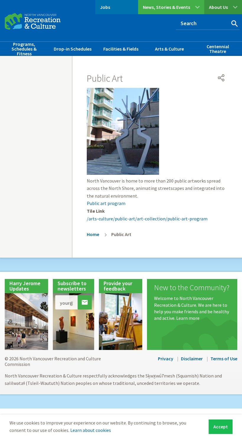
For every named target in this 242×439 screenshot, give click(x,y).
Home (93, 234)
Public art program (106, 203)
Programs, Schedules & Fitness (24, 49)
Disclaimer (192, 358)
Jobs (105, 7)
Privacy (165, 358)
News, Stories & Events (166, 7)
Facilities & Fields (120, 49)
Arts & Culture (169, 49)
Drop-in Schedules (72, 49)
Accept (220, 427)
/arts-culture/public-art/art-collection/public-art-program (147, 219)
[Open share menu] (221, 77)
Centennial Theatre (218, 48)
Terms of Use (223, 358)
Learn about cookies (90, 430)
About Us (218, 7)
